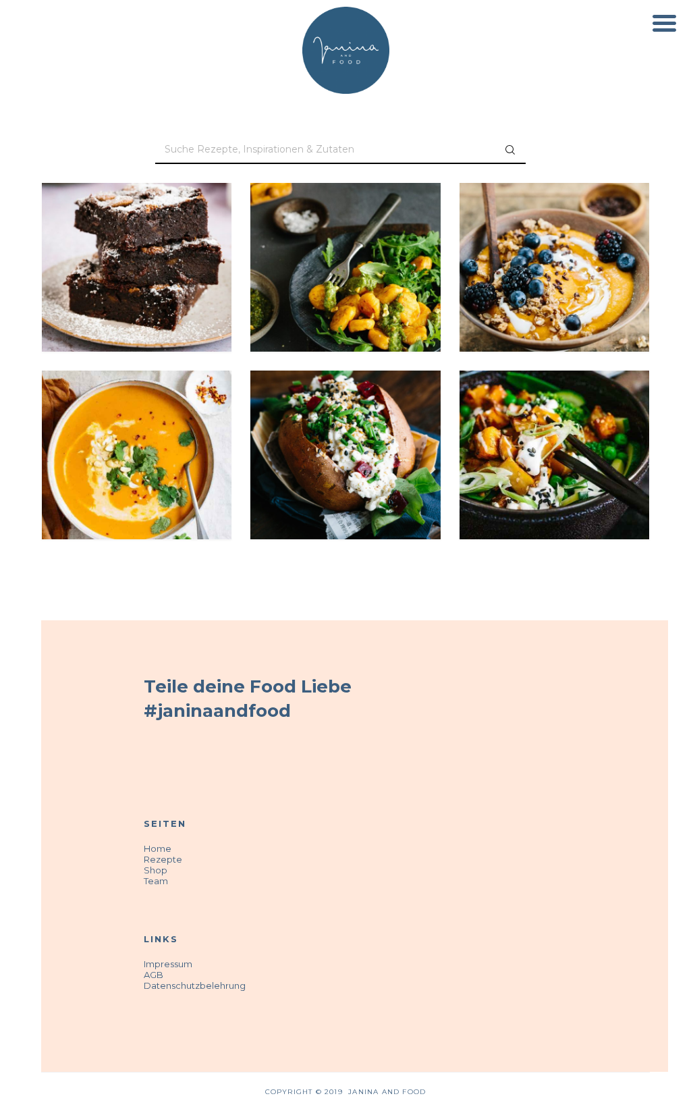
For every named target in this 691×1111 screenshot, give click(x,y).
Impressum (168, 963)
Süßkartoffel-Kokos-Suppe (136, 420)
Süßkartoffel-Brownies (136, 233)
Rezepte (163, 859)
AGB (153, 974)
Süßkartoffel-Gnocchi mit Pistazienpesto (345, 241)
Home (157, 848)
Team (156, 880)
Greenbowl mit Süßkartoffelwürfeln (555, 420)
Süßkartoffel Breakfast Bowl (554, 233)
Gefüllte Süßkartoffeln (345, 420)
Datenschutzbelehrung (195, 985)
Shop (155, 870)
